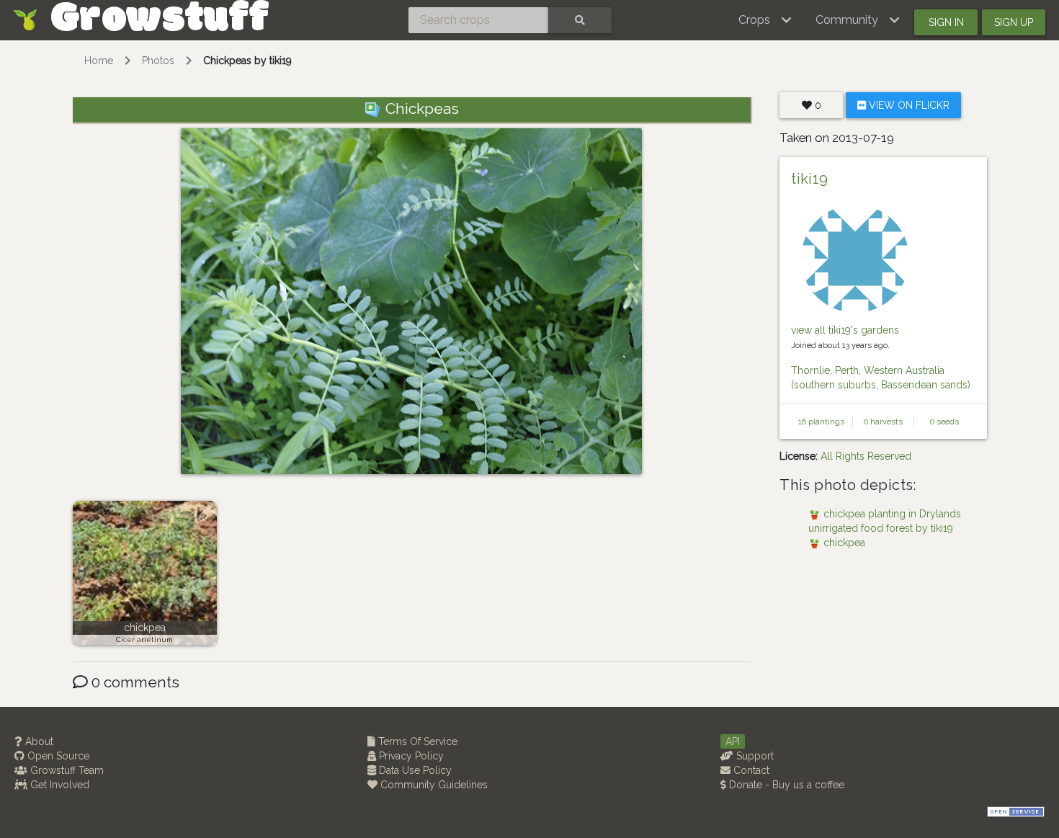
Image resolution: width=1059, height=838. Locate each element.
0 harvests (883, 421)
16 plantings (821, 421)
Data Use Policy (414, 770)
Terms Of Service (416, 741)
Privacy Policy (410, 756)
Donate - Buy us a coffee (785, 784)
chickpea (145, 627)
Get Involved (58, 784)
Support (753, 756)
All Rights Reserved (866, 456)
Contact (749, 770)
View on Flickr (907, 105)
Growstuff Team (65, 770)
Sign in (946, 22)
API (732, 741)
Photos (158, 60)
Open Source (56, 756)
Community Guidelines (432, 784)
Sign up (1013, 22)
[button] (765, 20)
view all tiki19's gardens (845, 330)
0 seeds (944, 421)
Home (98, 60)
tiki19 (809, 178)
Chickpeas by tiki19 (247, 60)
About (37, 741)
